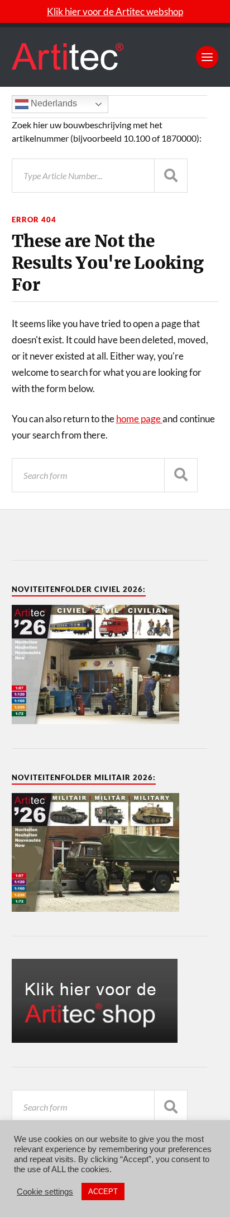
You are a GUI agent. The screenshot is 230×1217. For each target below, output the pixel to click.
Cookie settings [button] (45, 1191)
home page (139, 419)
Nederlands (52, 103)
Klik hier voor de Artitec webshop (115, 11)
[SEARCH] (181, 475)
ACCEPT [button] (103, 1191)
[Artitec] (115, 57)
